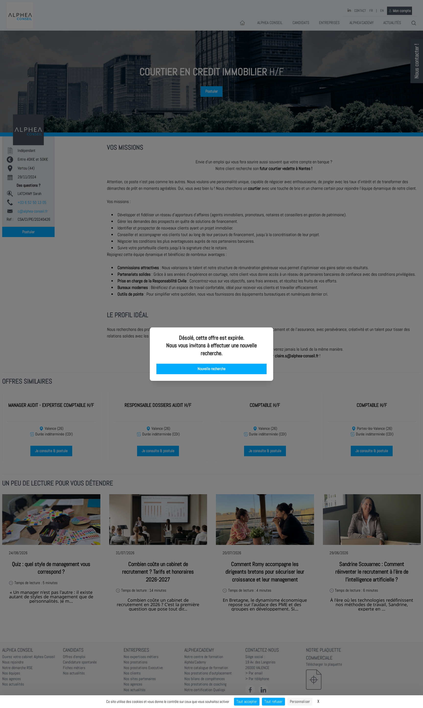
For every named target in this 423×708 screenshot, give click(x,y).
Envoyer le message (368, 136)
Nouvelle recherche (211, 368)
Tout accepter (246, 701)
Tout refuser (273, 701)
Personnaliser (300, 701)
